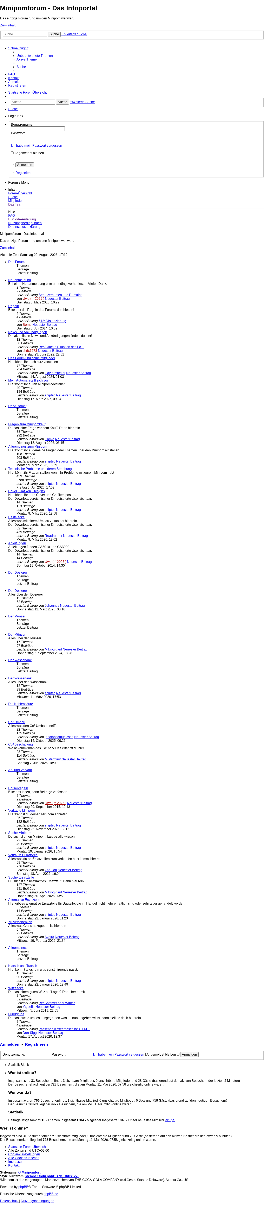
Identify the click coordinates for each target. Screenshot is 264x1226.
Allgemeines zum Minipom (27, 446)
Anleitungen (17, 543)
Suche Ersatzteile (21, 877)
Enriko (49, 439)
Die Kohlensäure (20, 704)
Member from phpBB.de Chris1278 (52, 1176)
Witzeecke (16, 988)
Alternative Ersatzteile (24, 899)
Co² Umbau (16, 722)
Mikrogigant (53, 649)
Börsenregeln (18, 788)
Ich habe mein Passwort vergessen (36, 145)
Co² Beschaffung (20, 744)
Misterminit (53, 759)
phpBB (23, 1187)
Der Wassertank (20, 660)
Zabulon (51, 870)
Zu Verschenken (20, 922)
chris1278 (30, 350)
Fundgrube (16, 1014)
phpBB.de (51, 1194)
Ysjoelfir (29, 1006)
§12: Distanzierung (52, 321)
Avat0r (49, 937)
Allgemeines (17, 947)
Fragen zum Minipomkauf (26, 424)
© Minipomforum (31, 1172)
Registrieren (24, 173)
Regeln (13, 306)
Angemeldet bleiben (29, 153)
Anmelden (9, 1044)
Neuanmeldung (19, 280)
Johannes (52, 605)
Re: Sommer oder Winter (57, 1003)
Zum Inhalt (7, 25)
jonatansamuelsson (59, 737)
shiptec (50, 395)
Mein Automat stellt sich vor (28, 380)
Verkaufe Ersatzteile (23, 855)
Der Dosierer (17, 572)
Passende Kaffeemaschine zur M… (64, 1029)
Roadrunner (53, 535)
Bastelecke (16, 517)
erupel (170, 1120)
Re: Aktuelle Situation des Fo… (61, 347)
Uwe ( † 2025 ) (33, 298)
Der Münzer (16, 616)
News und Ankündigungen (27, 332)
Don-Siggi (30, 1033)
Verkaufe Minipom (21, 810)
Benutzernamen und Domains (60, 295)
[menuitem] (34, 55)
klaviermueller (55, 373)
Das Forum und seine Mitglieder (31, 358)
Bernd (27, 324)
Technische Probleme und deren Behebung (40, 469)
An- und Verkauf (20, 770)
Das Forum (16, 262)
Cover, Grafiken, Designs (26, 491)
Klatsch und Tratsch (22, 966)
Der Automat (17, 406)
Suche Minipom (19, 833)
